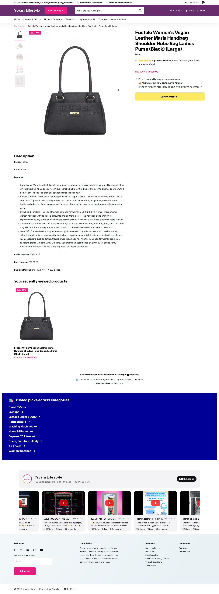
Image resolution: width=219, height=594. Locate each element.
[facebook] (14, 550)
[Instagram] (21, 550)
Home (17, 19)
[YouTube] (41, 550)
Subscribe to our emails (24, 555)
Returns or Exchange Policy (157, 558)
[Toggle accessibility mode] (203, 2)
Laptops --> (16, 411)
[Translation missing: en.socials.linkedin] (28, 550)
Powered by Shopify (49, 589)
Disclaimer (149, 551)
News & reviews (118, 19)
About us (150, 543)
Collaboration (184, 551)
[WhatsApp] (34, 550)
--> (19, 421)
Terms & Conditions (153, 562)
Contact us (184, 543)
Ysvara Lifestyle (48, 477)
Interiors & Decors (32, 19)
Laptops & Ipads (87, 19)
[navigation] (20, 34)
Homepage (19, 26)
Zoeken (140, 10)
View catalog (55, 10)
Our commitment (152, 548)
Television (70, 19)
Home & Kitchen (52, 19)
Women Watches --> (22, 450)
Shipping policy (151, 555)
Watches (102, 19)
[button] (118, 90)
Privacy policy (151, 565)
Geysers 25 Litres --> (22, 436)
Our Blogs (183, 548)
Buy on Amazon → (170, 96)
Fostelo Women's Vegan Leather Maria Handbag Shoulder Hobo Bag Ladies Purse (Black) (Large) (35, 350)
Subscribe (25, 571)
